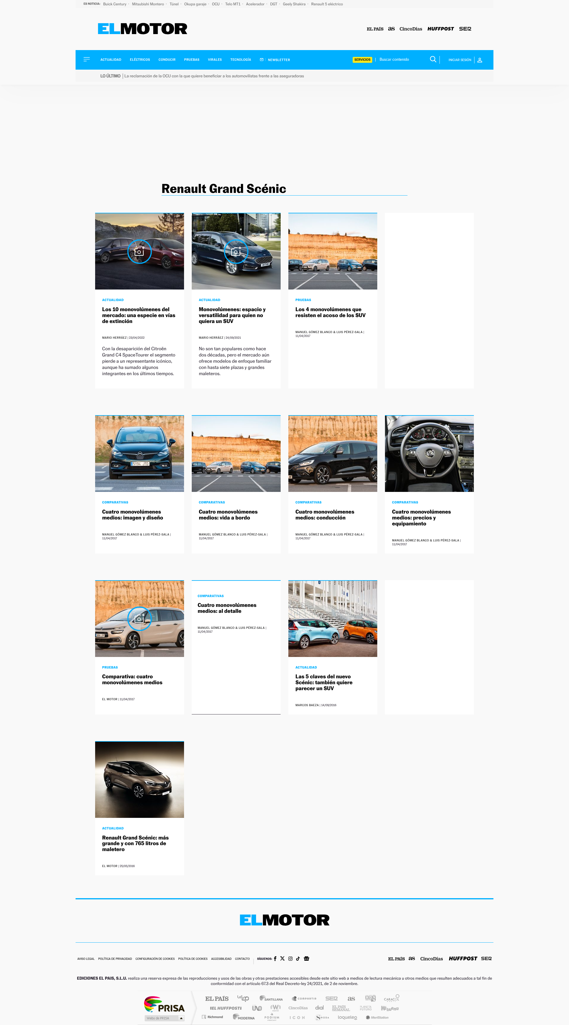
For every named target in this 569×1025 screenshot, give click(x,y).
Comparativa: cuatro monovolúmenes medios (132, 680)
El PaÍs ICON (297, 1017)
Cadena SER (330, 999)
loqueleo (348, 1017)
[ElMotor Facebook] (275, 959)
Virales (215, 59)
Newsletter (278, 60)
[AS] (391, 29)
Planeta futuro (363, 1008)
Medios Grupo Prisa (164, 1018)
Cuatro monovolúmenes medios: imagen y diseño (132, 515)
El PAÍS (216, 999)
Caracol (390, 999)
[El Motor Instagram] (290, 959)
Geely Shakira (294, 4)
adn (368, 999)
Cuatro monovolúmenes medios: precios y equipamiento (421, 518)
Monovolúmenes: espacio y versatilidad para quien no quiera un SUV (232, 315)
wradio (274, 1008)
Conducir (167, 59)
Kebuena (385, 1008)
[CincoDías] (411, 29)
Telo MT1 (233, 4)
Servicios (362, 60)
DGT (274, 4)
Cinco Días (297, 1008)
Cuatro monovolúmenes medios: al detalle (227, 608)
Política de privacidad (115, 959)
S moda (322, 1017)
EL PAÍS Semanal (341, 1008)
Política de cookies (193, 959)
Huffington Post (224, 1008)
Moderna (242, 1017)
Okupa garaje (195, 4)
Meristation (376, 1017)
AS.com (349, 999)
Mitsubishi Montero (148, 4)
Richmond (213, 1017)
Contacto (242, 959)
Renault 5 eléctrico (327, 4)
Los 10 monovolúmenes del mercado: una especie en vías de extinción (138, 315)
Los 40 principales (245, 999)
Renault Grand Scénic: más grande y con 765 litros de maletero (135, 844)
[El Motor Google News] (306, 959)
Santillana (273, 999)
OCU (216, 4)
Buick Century (115, 4)
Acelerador (255, 4)
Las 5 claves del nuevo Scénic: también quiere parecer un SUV (323, 683)
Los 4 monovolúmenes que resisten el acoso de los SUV (330, 312)
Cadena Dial (319, 1008)
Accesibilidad (221, 959)
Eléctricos (140, 59)
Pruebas (192, 59)
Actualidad (110, 59)
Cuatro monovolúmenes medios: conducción (324, 515)
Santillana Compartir (304, 999)
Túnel (175, 4)
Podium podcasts (271, 1017)
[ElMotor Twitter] (282, 959)
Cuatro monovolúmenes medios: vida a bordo (228, 515)
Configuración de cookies (155, 959)
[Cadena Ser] (465, 29)
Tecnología (241, 59)
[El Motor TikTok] (298, 959)
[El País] (375, 29)
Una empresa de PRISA (164, 1003)
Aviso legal (86, 959)
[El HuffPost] (441, 29)
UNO (257, 1008)
